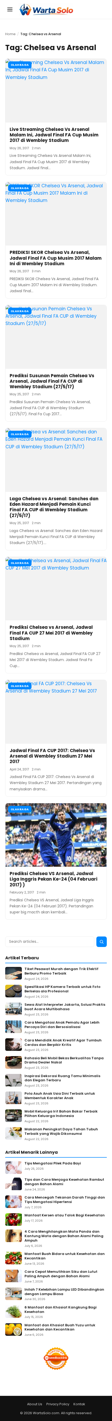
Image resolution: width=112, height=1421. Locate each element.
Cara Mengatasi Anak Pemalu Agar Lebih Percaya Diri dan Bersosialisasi (61, 1024)
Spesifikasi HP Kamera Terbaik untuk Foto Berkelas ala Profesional (62, 989)
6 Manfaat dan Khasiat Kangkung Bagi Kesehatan (60, 1309)
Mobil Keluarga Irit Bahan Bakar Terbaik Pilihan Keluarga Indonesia (61, 1113)
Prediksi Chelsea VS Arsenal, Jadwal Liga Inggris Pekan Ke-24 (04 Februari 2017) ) (53, 879)
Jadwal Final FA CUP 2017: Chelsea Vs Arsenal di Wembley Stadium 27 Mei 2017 (52, 756)
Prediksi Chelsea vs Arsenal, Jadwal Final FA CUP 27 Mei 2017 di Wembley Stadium (51, 633)
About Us (34, 1404)
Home (10, 33)
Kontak (79, 1404)
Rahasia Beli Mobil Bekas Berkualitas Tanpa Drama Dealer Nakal (64, 1060)
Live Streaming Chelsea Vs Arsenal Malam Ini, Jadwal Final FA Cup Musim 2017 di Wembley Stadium (54, 135)
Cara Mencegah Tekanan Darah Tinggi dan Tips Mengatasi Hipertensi (64, 1199)
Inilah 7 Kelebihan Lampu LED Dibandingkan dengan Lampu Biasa (64, 1291)
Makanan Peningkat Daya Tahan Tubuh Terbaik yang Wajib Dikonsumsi (61, 1131)
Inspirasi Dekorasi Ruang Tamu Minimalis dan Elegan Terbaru (62, 1078)
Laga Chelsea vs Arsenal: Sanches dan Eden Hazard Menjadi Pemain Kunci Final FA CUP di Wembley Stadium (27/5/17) (54, 507)
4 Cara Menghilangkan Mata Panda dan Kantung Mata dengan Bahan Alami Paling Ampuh (63, 1236)
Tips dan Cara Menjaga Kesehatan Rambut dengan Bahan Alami (64, 1182)
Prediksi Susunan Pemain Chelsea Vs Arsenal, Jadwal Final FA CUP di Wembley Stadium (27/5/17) (52, 381)
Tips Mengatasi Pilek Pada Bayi (52, 1163)
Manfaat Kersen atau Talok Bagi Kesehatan (64, 1215)
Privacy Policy (57, 1404)
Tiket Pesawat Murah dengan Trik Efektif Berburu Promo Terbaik (61, 971)
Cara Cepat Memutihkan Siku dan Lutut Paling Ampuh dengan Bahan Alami (60, 1274)
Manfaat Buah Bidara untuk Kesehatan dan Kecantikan (64, 1256)
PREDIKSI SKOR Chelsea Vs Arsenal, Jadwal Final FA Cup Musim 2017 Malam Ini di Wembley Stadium (56, 258)
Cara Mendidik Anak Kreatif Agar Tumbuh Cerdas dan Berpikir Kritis (63, 1042)
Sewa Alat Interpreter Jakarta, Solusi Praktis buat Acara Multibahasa (64, 1007)
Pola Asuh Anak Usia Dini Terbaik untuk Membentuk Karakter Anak (59, 1096)
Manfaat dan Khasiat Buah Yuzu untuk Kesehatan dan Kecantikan (59, 1327)
